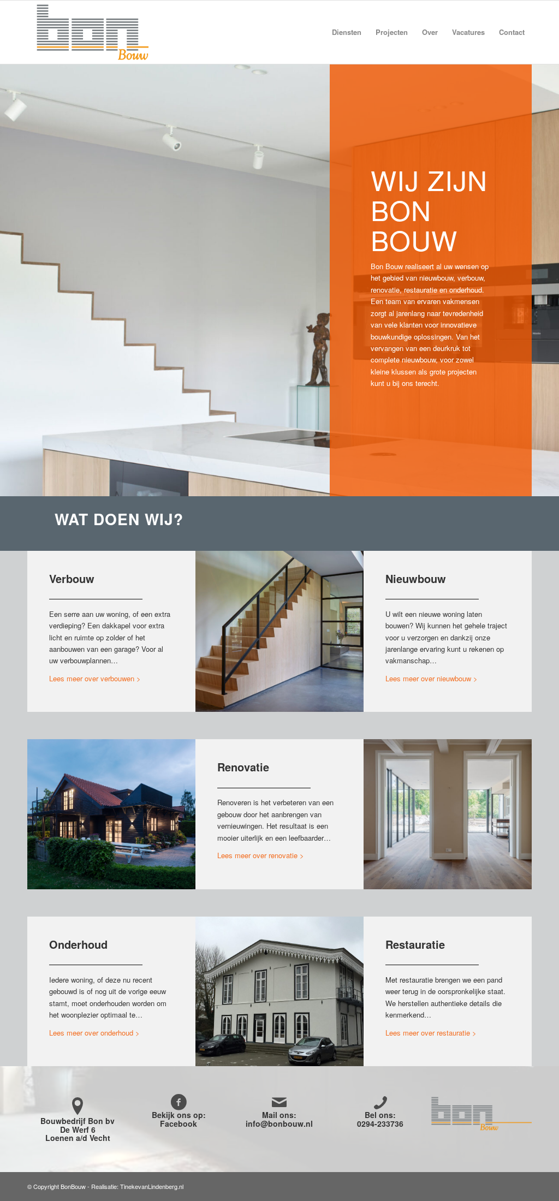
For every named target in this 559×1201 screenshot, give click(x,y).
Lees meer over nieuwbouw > (431, 678)
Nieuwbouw (415, 578)
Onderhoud (78, 944)
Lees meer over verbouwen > (95, 678)
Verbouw (71, 578)
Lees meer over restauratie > (431, 1032)
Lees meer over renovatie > (260, 855)
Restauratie (415, 944)
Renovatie (243, 767)
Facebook (178, 1123)
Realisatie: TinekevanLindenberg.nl (137, 1186)
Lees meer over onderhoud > (94, 1032)
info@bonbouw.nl (279, 1123)
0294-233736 (380, 1123)
